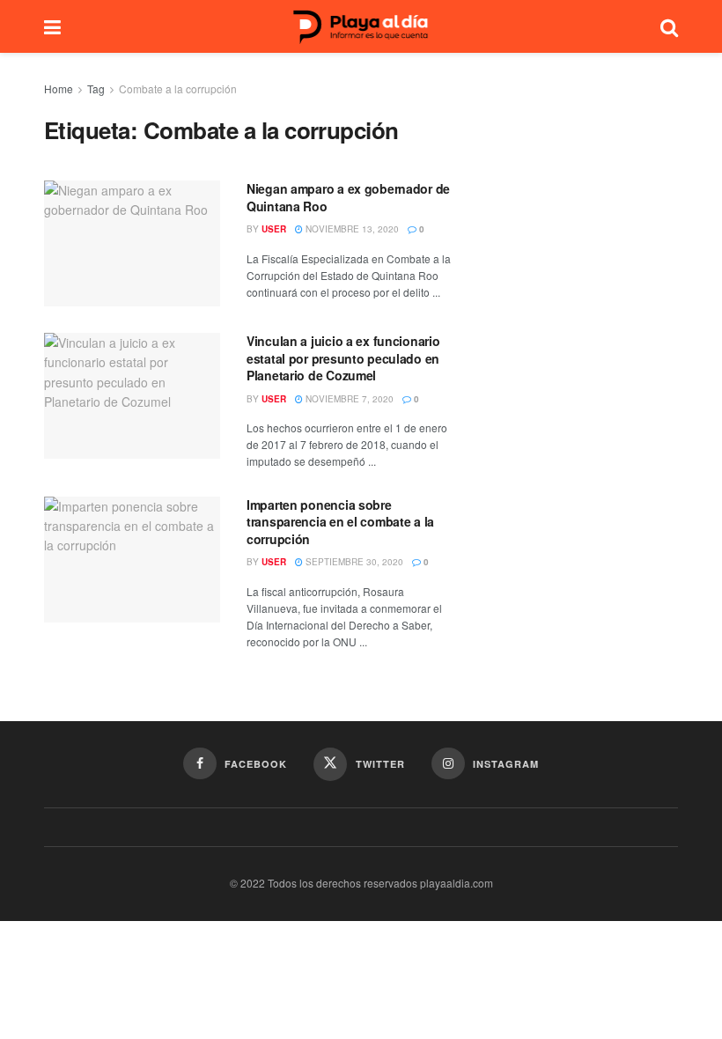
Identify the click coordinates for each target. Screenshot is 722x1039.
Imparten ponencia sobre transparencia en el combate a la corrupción (340, 522)
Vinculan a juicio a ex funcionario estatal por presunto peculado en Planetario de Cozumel (343, 358)
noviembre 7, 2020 (348, 399)
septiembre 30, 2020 (353, 562)
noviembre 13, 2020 (351, 229)
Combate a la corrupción (178, 88)
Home (58, 88)
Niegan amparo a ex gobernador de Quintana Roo (348, 197)
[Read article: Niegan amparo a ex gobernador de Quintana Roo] (132, 243)
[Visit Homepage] (361, 27)
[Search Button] (669, 26)
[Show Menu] (52, 26)
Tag (96, 88)
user (274, 229)
